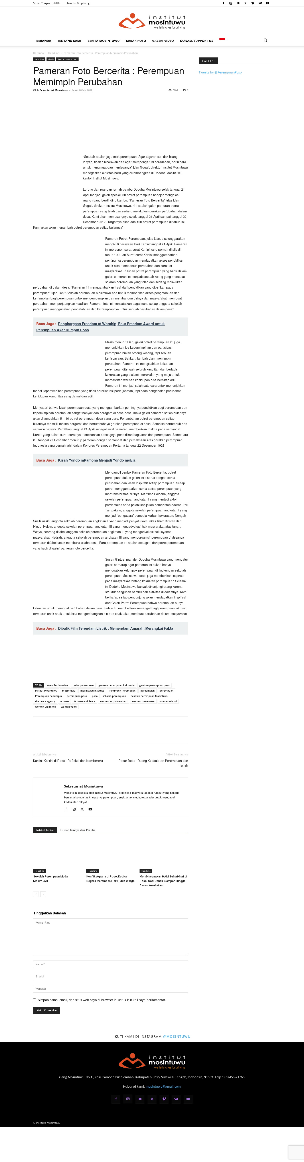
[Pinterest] (58, 100)
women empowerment (113, 701)
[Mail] (238, 3)
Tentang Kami (69, 41)
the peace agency (45, 701)
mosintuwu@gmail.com (163, 1086)
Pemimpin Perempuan (122, 690)
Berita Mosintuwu (103, 41)
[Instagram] (230, 3)
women (64, 701)
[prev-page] (36, 894)
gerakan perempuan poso (154, 685)
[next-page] (43, 894)
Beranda (43, 41)
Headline (53, 53)
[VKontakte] (260, 3)
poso (95, 696)
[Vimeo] (252, 3)
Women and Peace (84, 701)
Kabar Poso (136, 41)
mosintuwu (68, 690)
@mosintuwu (177, 1036)
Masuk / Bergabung (78, 3)
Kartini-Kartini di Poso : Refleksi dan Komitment (68, 761)
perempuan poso (77, 696)
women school (168, 701)
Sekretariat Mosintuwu (54, 90)
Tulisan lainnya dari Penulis (77, 830)
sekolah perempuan (114, 696)
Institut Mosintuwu (46, 690)
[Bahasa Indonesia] (222, 41)
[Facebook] (223, 3)
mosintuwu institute (92, 690)
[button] (265, 41)
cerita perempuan (83, 685)
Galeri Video (163, 41)
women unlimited (45, 706)
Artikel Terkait (45, 830)
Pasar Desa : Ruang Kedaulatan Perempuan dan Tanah (153, 763)
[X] (245, 3)
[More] (78, 100)
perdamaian (147, 690)
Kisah (51, 59)
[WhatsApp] (68, 100)
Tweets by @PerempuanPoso (220, 72)
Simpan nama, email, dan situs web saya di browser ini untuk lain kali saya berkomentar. (102, 1000)
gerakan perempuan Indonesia (116, 685)
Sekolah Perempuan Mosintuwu (149, 696)
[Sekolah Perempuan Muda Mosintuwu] (57, 856)
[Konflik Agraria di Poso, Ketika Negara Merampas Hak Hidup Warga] (110, 856)
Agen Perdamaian (57, 685)
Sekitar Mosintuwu (67, 59)
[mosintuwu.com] (152, 21)
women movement (143, 701)
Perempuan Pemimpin (48, 696)
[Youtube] (267, 3)
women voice (69, 706)
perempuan (166, 690)
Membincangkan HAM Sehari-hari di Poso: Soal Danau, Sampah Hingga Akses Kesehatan (163, 881)
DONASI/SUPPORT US (196, 41)
